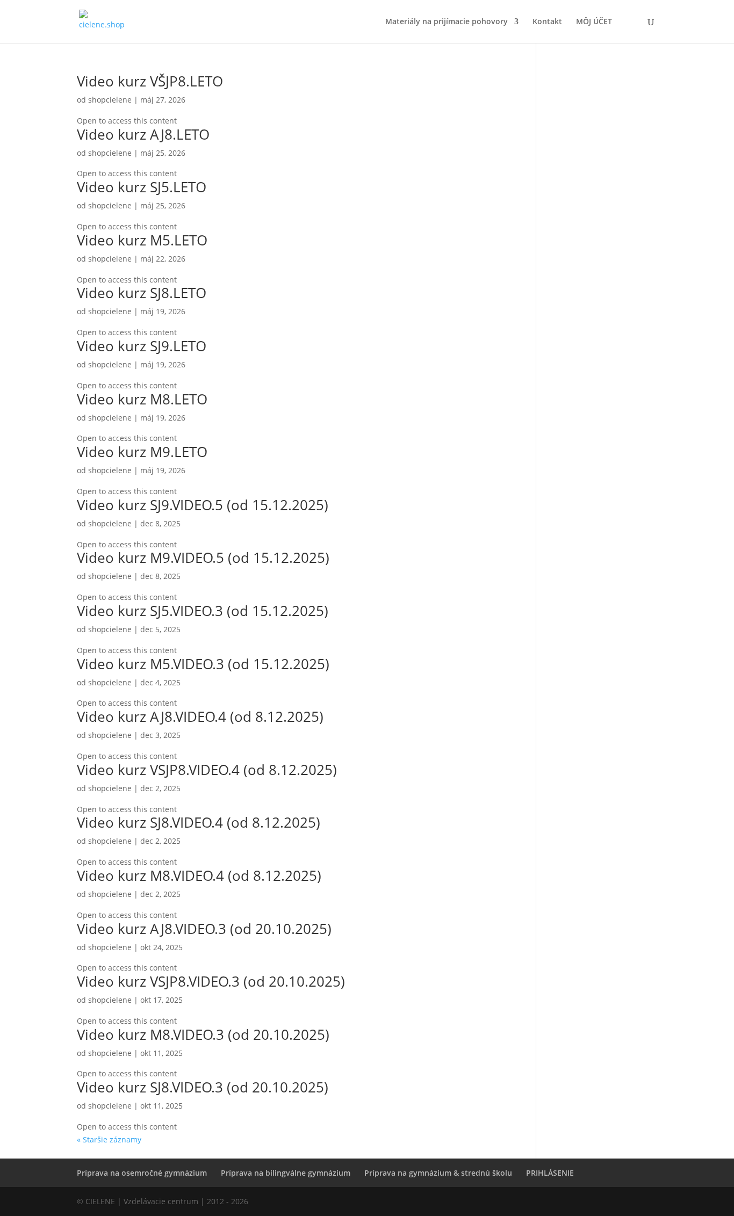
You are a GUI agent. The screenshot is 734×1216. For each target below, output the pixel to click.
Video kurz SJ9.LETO (141, 346)
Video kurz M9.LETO (142, 451)
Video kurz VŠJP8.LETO (150, 81)
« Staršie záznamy (109, 1139)
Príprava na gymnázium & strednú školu (438, 1173)
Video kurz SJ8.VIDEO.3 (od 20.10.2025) (202, 1087)
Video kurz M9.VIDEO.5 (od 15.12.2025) (203, 557)
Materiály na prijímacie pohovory (446, 22)
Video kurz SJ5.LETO (141, 187)
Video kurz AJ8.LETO (143, 134)
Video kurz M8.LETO (142, 399)
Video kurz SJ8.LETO (141, 292)
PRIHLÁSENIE (550, 1173)
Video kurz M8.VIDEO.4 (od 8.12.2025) (199, 875)
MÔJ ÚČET (594, 22)
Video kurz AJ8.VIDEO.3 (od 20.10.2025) (204, 928)
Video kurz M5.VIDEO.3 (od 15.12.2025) (203, 664)
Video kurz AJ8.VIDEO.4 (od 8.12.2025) (200, 716)
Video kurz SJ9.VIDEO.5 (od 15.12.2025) (202, 505)
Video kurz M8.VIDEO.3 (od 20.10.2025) (203, 1034)
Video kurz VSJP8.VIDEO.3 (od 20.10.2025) (211, 981)
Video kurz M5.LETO (142, 240)
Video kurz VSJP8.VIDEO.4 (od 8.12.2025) (207, 769)
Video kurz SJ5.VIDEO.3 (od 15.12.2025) (202, 610)
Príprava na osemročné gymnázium (142, 1173)
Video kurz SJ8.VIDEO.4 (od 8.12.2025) (198, 822)
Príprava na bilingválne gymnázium (285, 1173)
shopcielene (110, 100)
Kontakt (547, 22)
